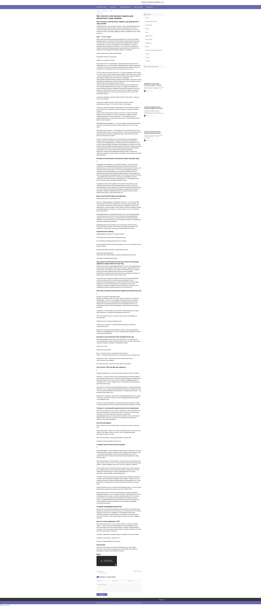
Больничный (113, 7)
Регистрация (148, 39)
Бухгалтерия (148, 25)
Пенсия (147, 57)
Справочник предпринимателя (153, 50)
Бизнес (147, 46)
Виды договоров (138, 7)
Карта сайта (161, 599)
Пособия (147, 61)
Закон (146, 32)
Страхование (149, 7)
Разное (147, 18)
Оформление (148, 36)
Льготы (147, 54)
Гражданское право (102, 7)
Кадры (147, 28)
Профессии (148, 43)
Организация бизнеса (125, 7)
